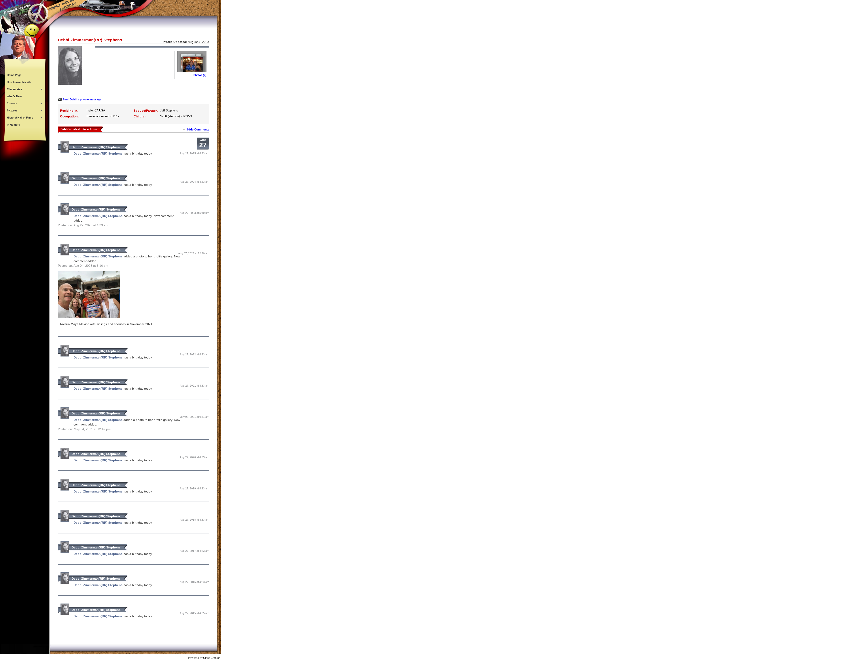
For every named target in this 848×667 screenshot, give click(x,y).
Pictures (11, 111)
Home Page (14, 75)
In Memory (13, 124)
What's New (14, 96)
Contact (11, 104)
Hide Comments (198, 129)
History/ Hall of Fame (19, 118)
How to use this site (19, 82)
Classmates (13, 90)
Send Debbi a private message (82, 99)
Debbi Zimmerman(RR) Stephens (96, 147)
